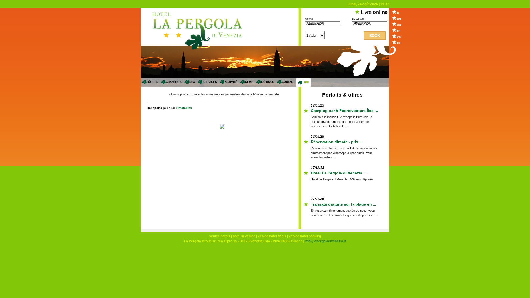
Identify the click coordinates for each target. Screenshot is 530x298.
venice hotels (219, 236)
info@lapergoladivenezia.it (325, 241)
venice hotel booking (305, 236)
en (399, 18)
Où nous (267, 81)
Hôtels (152, 81)
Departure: (358, 18)
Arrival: (309, 18)
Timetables (184, 108)
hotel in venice (244, 236)
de (399, 24)
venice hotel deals (272, 236)
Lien (306, 82)
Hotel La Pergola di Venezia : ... (340, 172)
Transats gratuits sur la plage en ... (343, 203)
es (399, 37)
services (210, 81)
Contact (288, 81)
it (398, 12)
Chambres (174, 81)
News (249, 81)
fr (398, 31)
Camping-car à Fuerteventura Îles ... (344, 110)
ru (398, 43)
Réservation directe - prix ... (337, 141)
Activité (231, 81)
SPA (192, 81)
